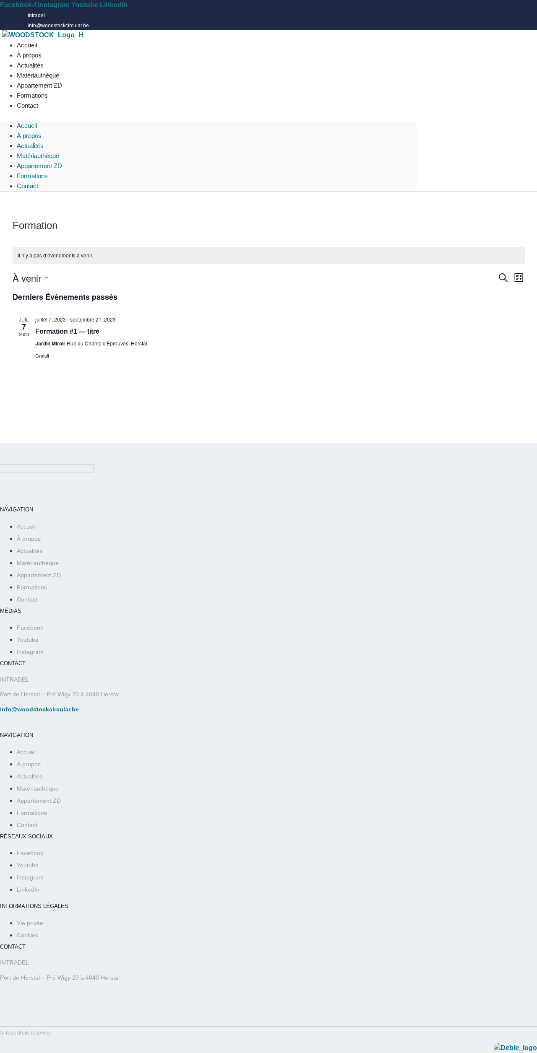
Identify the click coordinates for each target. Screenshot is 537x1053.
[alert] (269, 255)
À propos (29, 135)
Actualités (30, 145)
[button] (208, 116)
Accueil (27, 125)
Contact (27, 105)
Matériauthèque (38, 155)
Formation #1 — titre (67, 331)
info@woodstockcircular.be (39, 709)
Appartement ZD (39, 165)
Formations (32, 175)
